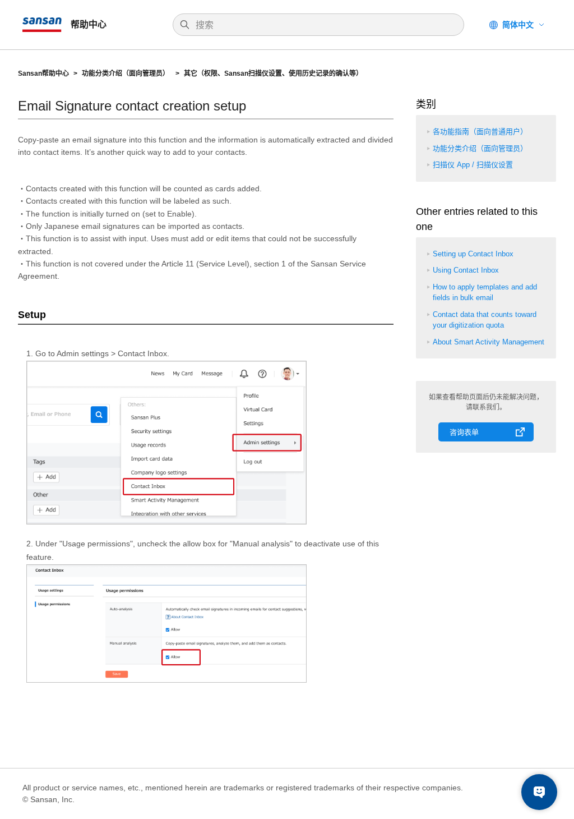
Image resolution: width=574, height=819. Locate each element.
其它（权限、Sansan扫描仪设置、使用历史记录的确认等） (274, 73)
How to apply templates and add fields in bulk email (485, 292)
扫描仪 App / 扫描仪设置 (473, 164)
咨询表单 (464, 432)
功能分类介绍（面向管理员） (126, 73)
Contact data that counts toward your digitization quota (484, 320)
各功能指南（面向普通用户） (480, 131)
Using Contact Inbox (466, 270)
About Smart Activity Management (488, 342)
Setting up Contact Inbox (473, 254)
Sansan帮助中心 (43, 73)
